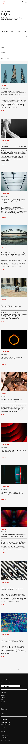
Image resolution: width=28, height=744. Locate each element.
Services (3, 697)
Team (2, 699)
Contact (3, 711)
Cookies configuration (6, 740)
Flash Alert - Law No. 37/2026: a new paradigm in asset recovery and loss (13, 357)
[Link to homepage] (5, 2)
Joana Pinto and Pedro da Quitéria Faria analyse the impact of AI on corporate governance (13, 535)
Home (2, 11)
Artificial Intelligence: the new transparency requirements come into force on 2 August (12, 640)
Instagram (3, 729)
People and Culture (5, 703)
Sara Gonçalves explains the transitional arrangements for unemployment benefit (11, 400)
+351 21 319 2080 (5, 724)
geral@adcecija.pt (5, 722)
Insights (3, 701)
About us (3, 695)
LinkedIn (3, 728)
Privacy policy (4, 735)
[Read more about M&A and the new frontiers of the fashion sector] (14, 128)
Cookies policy (4, 737)
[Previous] (4, 669)
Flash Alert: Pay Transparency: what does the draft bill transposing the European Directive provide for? (13, 201)
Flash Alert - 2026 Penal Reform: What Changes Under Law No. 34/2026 (13, 450)
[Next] (24, 669)
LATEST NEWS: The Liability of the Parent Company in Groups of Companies (12, 588)
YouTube (3, 731)
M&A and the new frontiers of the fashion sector (13, 146)
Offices (3, 713)
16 (20, 669)
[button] (22, 2)
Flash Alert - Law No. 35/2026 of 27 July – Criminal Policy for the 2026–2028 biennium (12, 493)
